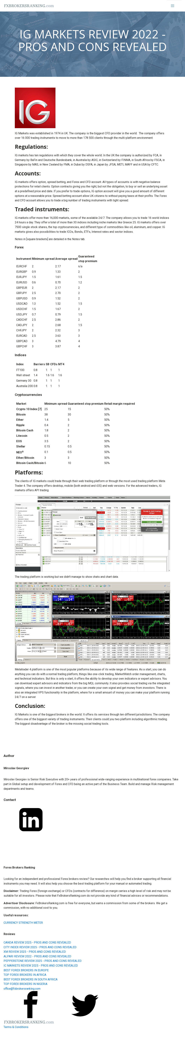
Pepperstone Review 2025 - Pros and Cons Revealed (42, 961)
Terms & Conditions (16, 1027)
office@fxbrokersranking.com (22, 988)
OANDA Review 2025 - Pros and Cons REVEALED (37, 942)
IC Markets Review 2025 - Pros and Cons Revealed (41, 965)
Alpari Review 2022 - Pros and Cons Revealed (37, 956)
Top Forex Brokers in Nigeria (25, 984)
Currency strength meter (23, 922)
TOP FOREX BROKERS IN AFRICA (25, 974)
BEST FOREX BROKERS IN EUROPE (26, 970)
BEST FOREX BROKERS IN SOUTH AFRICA (30, 979)
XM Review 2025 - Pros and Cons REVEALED (35, 951)
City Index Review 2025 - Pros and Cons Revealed (40, 947)
